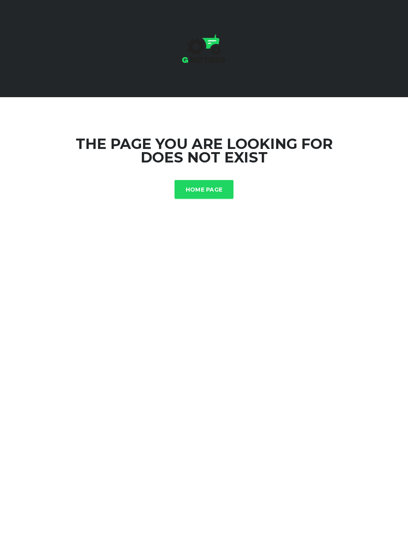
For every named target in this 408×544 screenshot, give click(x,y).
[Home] (204, 48)
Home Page (204, 189)
